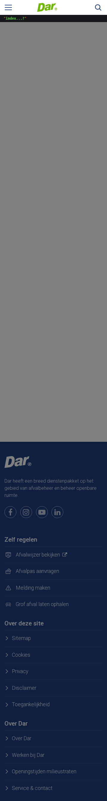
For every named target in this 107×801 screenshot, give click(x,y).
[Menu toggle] (8, 7)
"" (13, 18)
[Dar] (47, 7)
